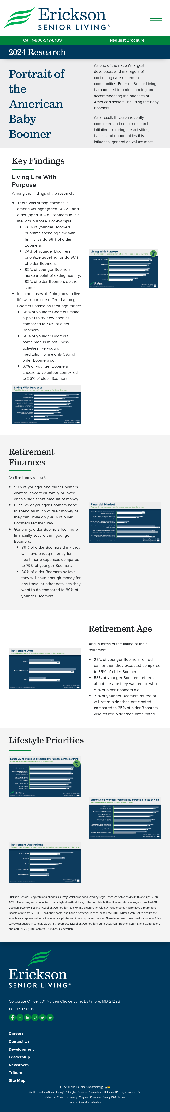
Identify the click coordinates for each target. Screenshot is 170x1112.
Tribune (16, 1072)
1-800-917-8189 (42, 40)
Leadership (19, 1057)
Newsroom (19, 1065)
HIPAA (64, 1086)
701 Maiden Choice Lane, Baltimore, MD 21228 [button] (80, 1001)
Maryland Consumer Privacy (94, 1097)
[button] (65, 18)
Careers (16, 1033)
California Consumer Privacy (61, 1097)
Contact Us (19, 1041)
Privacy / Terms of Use (128, 1092)
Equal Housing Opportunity (84, 1086)
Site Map (17, 1080)
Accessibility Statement (101, 1092)
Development (21, 1049)
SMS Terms (118, 1097)
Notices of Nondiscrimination (85, 1102)
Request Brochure (127, 40)
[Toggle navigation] (156, 18)
